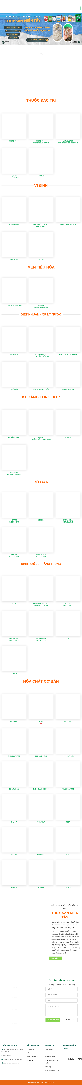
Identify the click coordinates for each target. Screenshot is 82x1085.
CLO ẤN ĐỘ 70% (41, 756)
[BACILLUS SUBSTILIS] (68, 209)
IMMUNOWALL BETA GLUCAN (41, 556)
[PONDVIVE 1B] (14, 209)
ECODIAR (41, 176)
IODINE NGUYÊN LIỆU (41, 389)
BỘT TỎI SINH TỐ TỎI (14, 177)
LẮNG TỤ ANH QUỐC (41, 789)
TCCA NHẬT (41, 822)
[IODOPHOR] (14, 339)
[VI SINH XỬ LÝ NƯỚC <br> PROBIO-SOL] (41, 209)
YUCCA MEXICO (68, 389)
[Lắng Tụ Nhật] (14, 774)
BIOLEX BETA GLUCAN (14, 556)
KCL (68, 855)
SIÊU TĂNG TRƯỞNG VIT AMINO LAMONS (41, 605)
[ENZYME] (41, 244)
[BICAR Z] (14, 840)
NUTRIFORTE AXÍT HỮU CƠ (41, 639)
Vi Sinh (48, 1053)
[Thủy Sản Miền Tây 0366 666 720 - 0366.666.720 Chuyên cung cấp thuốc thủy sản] (41, 8)
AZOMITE (68, 437)
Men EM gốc (14, 259)
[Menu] (3, 8)
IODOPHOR (14, 354)
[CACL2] (68, 872)
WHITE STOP (14, 141)
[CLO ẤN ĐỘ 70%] (41, 741)
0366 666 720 (49, 1)
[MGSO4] (41, 872)
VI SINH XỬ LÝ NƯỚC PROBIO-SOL (41, 225)
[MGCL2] (14, 872)
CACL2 (68, 888)
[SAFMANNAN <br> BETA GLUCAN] (68, 505)
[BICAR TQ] (41, 840)
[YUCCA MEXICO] (68, 374)
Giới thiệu (31, 1049)
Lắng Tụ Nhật (14, 789)
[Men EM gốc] (14, 244)
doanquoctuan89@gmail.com (12, 1059)
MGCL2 (14, 888)
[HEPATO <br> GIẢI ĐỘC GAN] (14, 505)
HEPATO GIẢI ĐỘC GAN (14, 521)
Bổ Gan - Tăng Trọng (53, 1070)
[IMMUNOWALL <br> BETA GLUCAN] (41, 540)
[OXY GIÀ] (14, 807)
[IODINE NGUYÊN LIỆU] (41, 374)
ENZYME (41, 259)
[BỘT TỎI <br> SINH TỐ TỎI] (14, 160)
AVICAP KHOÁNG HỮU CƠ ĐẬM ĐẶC (41, 438)
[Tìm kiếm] (78, 8)
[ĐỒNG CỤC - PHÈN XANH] (68, 339)
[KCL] (68, 840)
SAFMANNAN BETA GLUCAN (68, 521)
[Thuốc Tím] (14, 374)
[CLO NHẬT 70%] (68, 741)
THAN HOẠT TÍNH (68, 789)
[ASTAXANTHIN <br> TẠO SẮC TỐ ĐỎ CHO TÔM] (68, 126)
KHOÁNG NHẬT (14, 437)
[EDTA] (41, 706)
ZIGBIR (41, 520)
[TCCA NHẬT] (41, 807)
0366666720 (37, 1)
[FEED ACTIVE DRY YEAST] (14, 290)
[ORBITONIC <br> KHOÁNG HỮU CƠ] (14, 457)
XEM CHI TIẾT (31, 977)
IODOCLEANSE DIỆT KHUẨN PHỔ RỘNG (41, 355)
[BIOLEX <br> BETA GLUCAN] (14, 540)
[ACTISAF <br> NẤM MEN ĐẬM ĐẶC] (41, 290)
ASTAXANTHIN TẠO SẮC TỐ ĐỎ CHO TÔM (68, 142)
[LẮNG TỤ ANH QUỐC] (41, 774)
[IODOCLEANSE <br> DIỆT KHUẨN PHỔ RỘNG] (41, 339)
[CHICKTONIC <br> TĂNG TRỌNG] (14, 623)
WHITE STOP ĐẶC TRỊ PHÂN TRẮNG (41, 142)
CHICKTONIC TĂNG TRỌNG (14, 639)
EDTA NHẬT (14, 721)
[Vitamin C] (14, 658)
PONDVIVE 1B (14, 224)
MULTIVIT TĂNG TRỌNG (68, 605)
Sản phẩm (31, 1053)
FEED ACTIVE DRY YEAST (14, 305)
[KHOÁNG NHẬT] (14, 422)
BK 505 (14, 604)
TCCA (68, 822)
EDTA (41, 721)
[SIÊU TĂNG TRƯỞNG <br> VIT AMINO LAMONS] (41, 588)
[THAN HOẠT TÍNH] (68, 774)
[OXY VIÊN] (68, 706)
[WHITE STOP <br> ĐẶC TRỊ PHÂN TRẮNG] (41, 126)
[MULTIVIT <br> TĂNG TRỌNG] (68, 588)
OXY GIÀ (14, 822)
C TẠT (68, 638)
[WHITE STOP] (14, 126)
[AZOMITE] (68, 422)
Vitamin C (14, 673)
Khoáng (48, 1066)
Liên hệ (30, 1060)
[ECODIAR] (41, 160)
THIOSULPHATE (14, 756)
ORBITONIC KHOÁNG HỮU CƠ (14, 473)
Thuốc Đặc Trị (50, 1049)
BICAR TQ (41, 855)
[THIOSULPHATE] (14, 741)
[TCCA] (68, 807)
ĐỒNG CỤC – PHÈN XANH (68, 354)
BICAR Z (14, 855)
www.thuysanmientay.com (11, 1063)
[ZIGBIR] (41, 505)
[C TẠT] (68, 623)
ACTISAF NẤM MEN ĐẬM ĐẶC (41, 306)
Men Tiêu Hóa (50, 1056)
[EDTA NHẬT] (14, 706)
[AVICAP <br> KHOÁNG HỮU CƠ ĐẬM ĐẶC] (41, 422)
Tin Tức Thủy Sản (33, 1056)
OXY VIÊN (68, 721)
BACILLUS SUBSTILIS (68, 224)
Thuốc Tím (14, 389)
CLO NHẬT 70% (68, 756)
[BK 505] (14, 588)
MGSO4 (41, 888)
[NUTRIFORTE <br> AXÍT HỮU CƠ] (41, 623)
